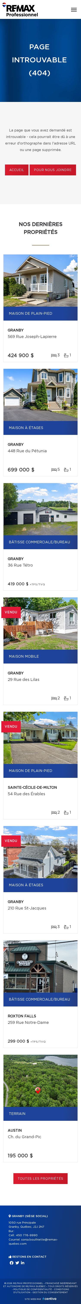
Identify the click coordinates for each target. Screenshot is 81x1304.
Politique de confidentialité (32, 1289)
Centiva (49, 1298)
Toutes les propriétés (40, 1178)
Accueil (16, 170)
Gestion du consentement (50, 1292)
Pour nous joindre (52, 170)
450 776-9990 (27, 1235)
